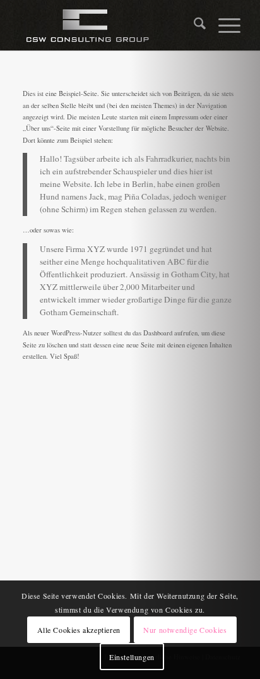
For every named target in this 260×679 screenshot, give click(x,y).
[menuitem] (193, 25)
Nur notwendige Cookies (185, 630)
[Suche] (193, 25)
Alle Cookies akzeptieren (79, 630)
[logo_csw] (108, 25)
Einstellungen (132, 657)
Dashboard (157, 332)
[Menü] (223, 25)
